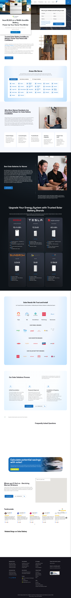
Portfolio (37, 582)
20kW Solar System (12, 572)
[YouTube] (15, 577)
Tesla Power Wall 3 (25, 564)
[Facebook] (9, 577)
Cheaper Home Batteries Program (41, 586)
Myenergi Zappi (38, 564)
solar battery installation (9, 45)
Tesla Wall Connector (39, 563)
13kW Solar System (12, 567)
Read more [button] (6, 520)
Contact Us (37, 572)
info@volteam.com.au (27, 582)
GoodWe (37, 566)
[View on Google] (6, 513)
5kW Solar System (12, 563)
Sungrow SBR (24, 567)
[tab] (13, 79)
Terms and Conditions (38, 596)
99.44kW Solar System (13, 574)
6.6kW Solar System (12, 564)
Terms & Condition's (45, 23)
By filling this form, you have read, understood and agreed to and (45, 23)
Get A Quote (8, 57)
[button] (4, 517)
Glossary (37, 576)
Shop (36, 577)
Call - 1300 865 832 (38, 406)
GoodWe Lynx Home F (25, 563)
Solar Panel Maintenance (26, 572)
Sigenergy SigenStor (25, 566)
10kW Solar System (12, 566)
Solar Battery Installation (26, 573)
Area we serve (52, 563)
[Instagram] (13, 577)
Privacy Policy (43, 24)
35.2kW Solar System (12, 573)
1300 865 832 (25, 580)
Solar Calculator (38, 573)
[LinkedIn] (11, 577)
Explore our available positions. (55, 567)
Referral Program (38, 574)
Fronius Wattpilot (38, 567)
